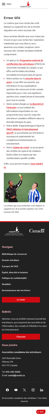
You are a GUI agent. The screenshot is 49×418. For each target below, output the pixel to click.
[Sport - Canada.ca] (36, 230)
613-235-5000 (13, 371)
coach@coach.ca (16, 375)
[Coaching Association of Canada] (14, 230)
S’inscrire (20, 336)
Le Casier (21, 300)
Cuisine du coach (21, 147)
